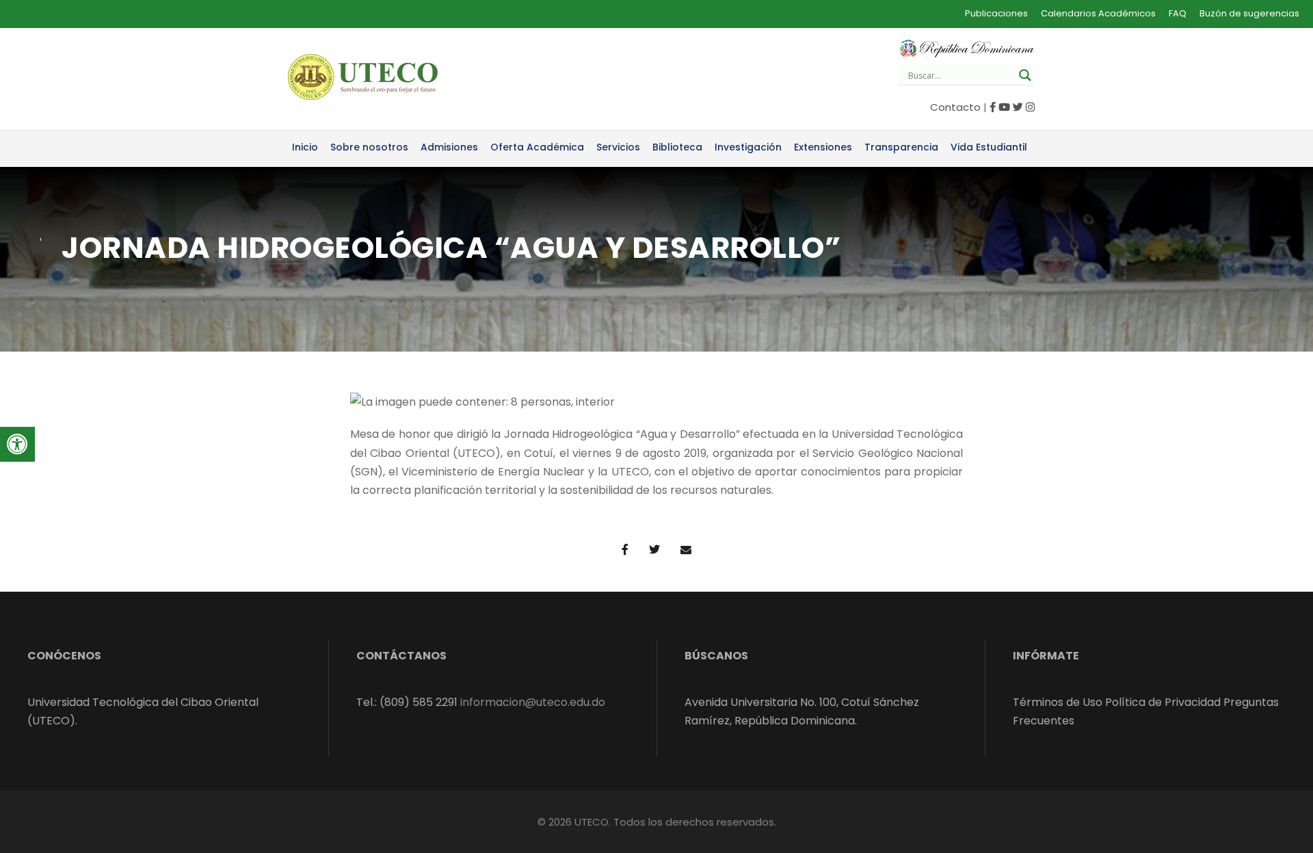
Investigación (748, 147)
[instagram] (1030, 107)
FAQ (1177, 13)
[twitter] (1018, 107)
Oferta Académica (537, 147)
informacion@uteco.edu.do (532, 702)
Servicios (618, 147)
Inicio (305, 147)
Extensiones (823, 147)
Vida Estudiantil (989, 147)
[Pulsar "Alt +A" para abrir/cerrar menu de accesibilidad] (17, 444)
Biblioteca (677, 147)
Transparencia (901, 147)
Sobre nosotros (369, 147)
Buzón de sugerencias (1249, 13)
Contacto (955, 107)
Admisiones (449, 147)
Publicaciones (996, 13)
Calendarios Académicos (1098, 13)
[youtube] (1004, 107)
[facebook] (993, 107)
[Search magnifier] (1025, 75)
